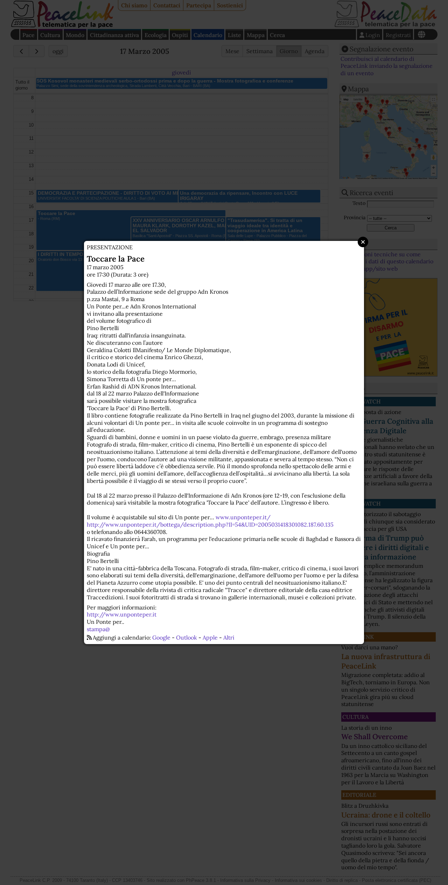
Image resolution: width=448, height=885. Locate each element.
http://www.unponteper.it (121, 614)
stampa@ (98, 629)
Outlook (186, 637)
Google (161, 637)
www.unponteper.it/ (243, 517)
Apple (210, 637)
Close (363, 242)
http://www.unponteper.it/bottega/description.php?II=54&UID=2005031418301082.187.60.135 (210, 524)
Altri (228, 637)
